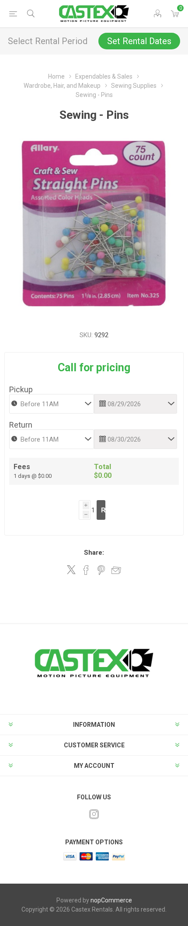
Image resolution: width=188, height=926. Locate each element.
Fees (22, 467)
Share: (94, 552)
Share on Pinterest (101, 570)
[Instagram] (94, 814)
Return (20, 424)
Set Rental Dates (139, 41)
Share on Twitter (71, 569)
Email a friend (116, 570)
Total (102, 467)
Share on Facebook (86, 570)
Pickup (21, 389)
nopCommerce (111, 900)
